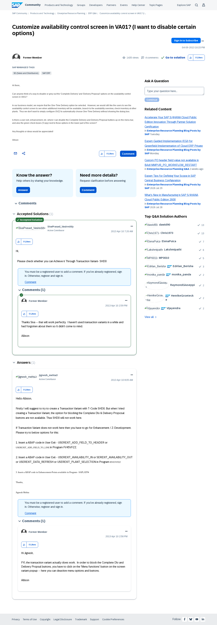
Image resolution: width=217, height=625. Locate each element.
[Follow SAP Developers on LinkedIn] (203, 619)
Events (124, 5)
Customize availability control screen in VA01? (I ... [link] (123, 13)
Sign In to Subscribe (186, 40)
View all (149, 317)
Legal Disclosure (63, 619)
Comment (128, 153)
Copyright (45, 619)
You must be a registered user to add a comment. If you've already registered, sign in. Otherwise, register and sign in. (73, 273)
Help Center (138, 5)
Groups (81, 5)
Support (94, 619)
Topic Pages (156, 5)
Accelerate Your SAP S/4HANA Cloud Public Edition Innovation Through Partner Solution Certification (171, 122)
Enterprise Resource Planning (71, 13)
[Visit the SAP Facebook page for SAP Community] (184, 619)
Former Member (32, 57)
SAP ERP (46, 73)
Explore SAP (184, 5)
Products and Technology (59, 5)
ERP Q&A (92, 13)
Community (33, 4)
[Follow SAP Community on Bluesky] (190, 619)
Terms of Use (30, 619)
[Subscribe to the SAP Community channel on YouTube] (196, 619)
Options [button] (202, 41)
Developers (96, 5)
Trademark (81, 619)
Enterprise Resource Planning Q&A (168, 169)
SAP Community (19, 13)
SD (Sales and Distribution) (26, 73)
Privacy (16, 619)
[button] (190, 58)
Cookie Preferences (113, 619)
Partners (111, 5)
